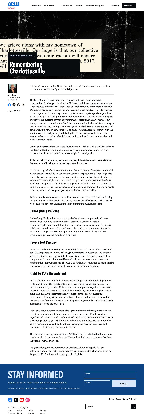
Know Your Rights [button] (95, 5)
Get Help (114, 5)
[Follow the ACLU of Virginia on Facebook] (10, 400)
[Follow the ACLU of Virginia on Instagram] (27, 400)
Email (87, 373)
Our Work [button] (49, 5)
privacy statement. (74, 388)
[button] (18, 105)
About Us (36, 5)
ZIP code (88, 382)
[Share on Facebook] (9, 106)
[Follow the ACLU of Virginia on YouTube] (22, 400)
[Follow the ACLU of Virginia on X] (16, 400)
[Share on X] (14, 106)
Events (79, 5)
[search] (133, 406)
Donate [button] (128, 5)
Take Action (66, 5)
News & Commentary (21, 55)
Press (118, 399)
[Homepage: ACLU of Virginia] (16, 5)
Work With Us (129, 399)
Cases (111, 399)
